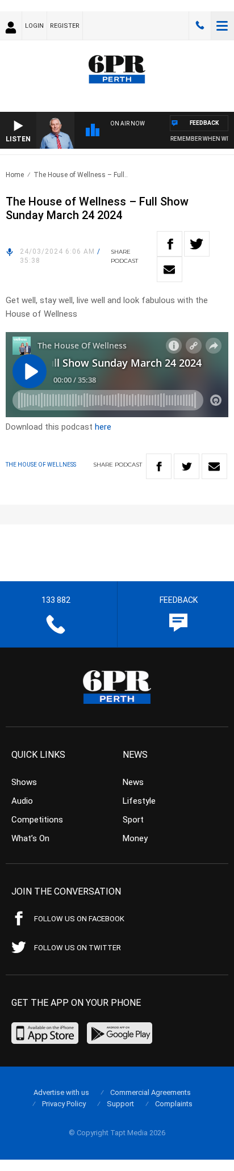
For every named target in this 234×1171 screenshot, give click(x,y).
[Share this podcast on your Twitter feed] (197, 244)
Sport (133, 820)
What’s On (30, 838)
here (103, 427)
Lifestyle (139, 801)
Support (120, 1103)
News (133, 782)
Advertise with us (61, 1092)
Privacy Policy (64, 1103)
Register (65, 26)
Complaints (174, 1103)
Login (34, 26)
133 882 (200, 25)
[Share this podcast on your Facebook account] (169, 244)
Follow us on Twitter (77, 947)
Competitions (37, 820)
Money (135, 838)
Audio (22, 801)
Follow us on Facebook (79, 918)
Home (15, 175)
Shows (24, 782)
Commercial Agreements (150, 1092)
